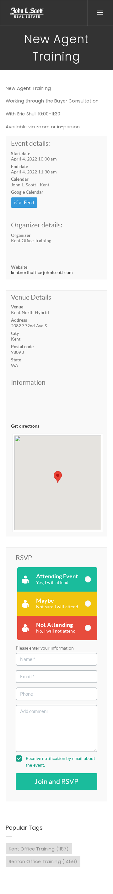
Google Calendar (27, 192)
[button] (57, 477)
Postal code (22, 346)
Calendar (20, 179)
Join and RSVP (56, 781)
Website (19, 267)
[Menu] (100, 13)
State (16, 359)
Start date (20, 153)
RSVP (24, 557)
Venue (17, 306)
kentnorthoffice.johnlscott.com (42, 272)
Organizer (21, 235)
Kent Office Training (39, 849)
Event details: (30, 143)
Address (19, 320)
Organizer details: (36, 225)
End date (19, 166)
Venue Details (31, 297)
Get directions (25, 426)
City (15, 333)
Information (28, 382)
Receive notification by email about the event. (60, 762)
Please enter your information (45, 648)
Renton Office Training (43, 861)
